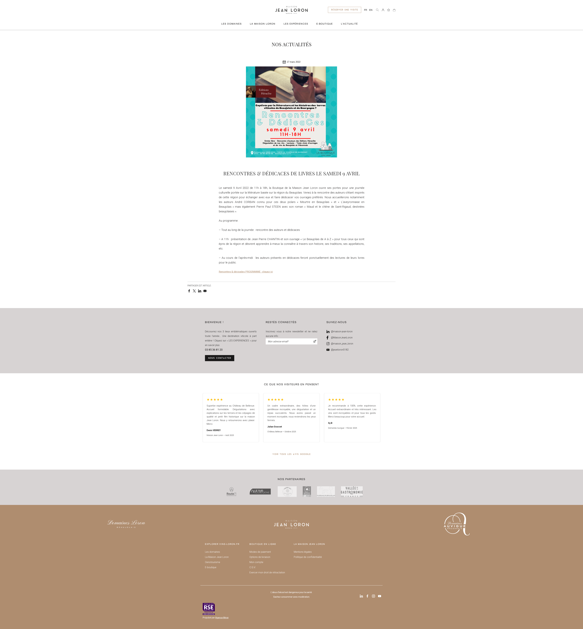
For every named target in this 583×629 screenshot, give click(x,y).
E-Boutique (324, 24)
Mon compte (256, 562)
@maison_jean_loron (342, 343)
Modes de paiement (260, 551)
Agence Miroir (222, 617)
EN (370, 10)
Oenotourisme (212, 562)
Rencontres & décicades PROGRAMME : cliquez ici (246, 271)
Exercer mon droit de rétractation (267, 572)
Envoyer (314, 341)
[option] (231, 417)
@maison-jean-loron (342, 331)
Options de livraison (259, 557)
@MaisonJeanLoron (342, 337)
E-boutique (210, 567)
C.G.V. (252, 567)
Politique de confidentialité (308, 557)
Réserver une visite (344, 10)
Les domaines (231, 24)
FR (365, 10)
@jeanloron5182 (340, 349)
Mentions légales (303, 551)
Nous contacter (219, 358)
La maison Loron (262, 24)
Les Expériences (296, 24)
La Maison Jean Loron (217, 557)
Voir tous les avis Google (291, 454)
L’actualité (349, 24)
